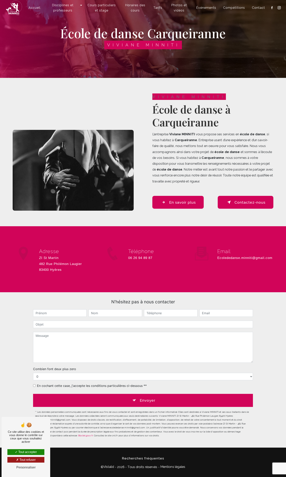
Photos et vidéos (179, 7)
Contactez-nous (249, 202)
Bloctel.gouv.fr (85, 435)
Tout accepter (27, 452)
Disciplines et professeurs (63, 7)
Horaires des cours (135, 7)
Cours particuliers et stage (102, 7)
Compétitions (234, 8)
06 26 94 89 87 (140, 258)
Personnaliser (26, 467)
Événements (206, 8)
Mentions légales (172, 467)
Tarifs (157, 8)
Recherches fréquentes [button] (143, 458)
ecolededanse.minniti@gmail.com (244, 258)
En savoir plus (182, 202)
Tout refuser (27, 459)
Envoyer (147, 400)
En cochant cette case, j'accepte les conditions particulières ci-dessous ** (92, 386)
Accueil (34, 8)
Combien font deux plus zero (54, 369)
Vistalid (109, 467)
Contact (258, 8)
